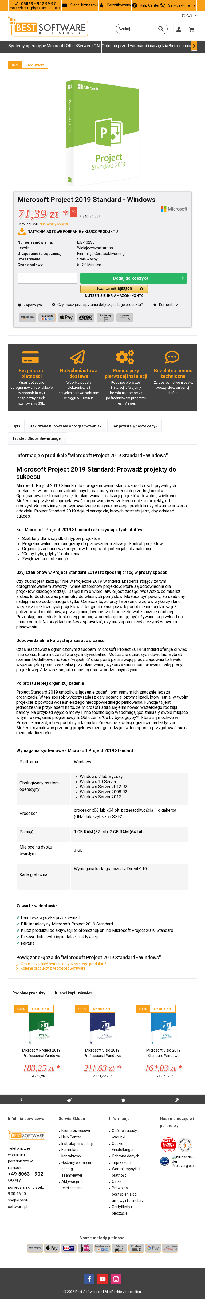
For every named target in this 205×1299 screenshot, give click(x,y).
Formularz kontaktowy (71, 1153)
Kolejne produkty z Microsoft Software (53, 968)
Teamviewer (71, 1175)
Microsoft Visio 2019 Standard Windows (163, 1053)
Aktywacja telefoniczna (72, 1184)
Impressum (121, 1162)
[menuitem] (191, 29)
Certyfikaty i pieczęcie (122, 1210)
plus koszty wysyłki (54, 224)
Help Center (150, 5)
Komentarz (168, 304)
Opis (16, 426)
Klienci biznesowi (84, 5)
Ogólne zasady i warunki (125, 1134)
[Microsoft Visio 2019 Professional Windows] (103, 1026)
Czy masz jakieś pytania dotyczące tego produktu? (100, 304)
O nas (116, 1181)
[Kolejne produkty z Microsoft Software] (174, 209)
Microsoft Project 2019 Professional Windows (41, 1053)
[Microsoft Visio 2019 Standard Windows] (163, 1026)
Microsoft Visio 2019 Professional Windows (102, 1053)
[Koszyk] (191, 29)
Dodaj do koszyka (130, 278)
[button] (114, 291)
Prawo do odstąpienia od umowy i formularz (128, 1194)
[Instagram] (116, 1279)
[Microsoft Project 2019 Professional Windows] (41, 1026)
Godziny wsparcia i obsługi (77, 1165)
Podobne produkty (28, 993)
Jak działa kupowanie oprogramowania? (66, 426)
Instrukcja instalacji (77, 1143)
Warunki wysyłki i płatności (126, 1172)
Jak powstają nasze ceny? (134, 426)
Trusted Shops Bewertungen (37, 438)
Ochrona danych (125, 1156)
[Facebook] (89, 1279)
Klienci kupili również (73, 993)
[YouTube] (102, 1279)
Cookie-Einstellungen (123, 1146)
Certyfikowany (119, 5)
